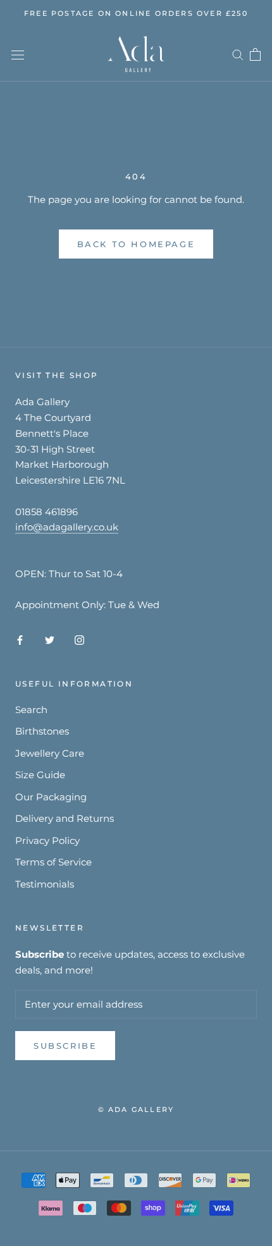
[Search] (238, 54)
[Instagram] (79, 639)
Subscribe (65, 1046)
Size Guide (40, 775)
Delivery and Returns (64, 818)
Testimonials (44, 884)
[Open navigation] (17, 54)
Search (31, 710)
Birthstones (42, 731)
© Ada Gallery (136, 1109)
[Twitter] (49, 639)
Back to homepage (136, 244)
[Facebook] (20, 639)
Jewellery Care (49, 753)
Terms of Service (53, 862)
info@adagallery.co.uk (66, 527)
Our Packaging (51, 797)
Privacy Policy (47, 840)
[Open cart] (255, 54)
